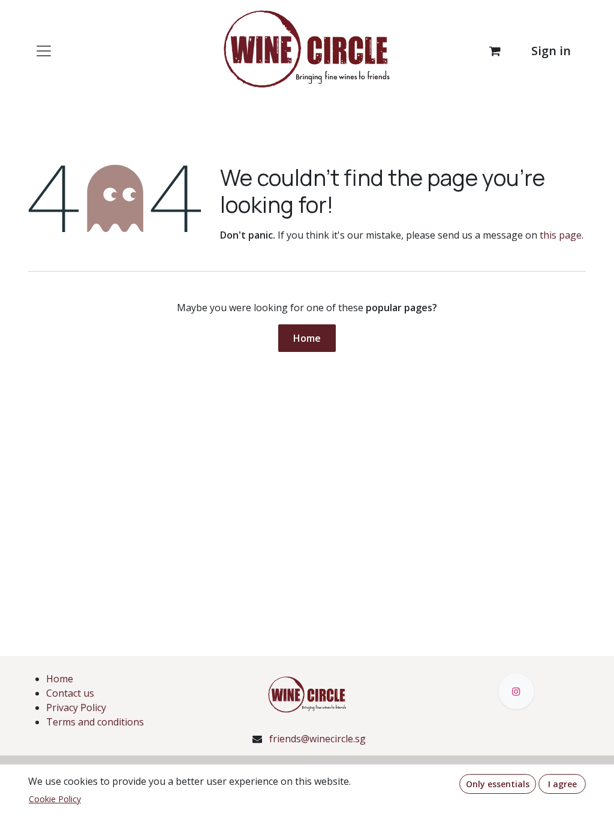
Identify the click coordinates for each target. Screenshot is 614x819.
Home (307, 338)
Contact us (70, 693)
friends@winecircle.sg (317, 738)
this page (561, 235)
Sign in (551, 51)
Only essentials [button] (497, 784)
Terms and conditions (95, 721)
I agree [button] (562, 784)
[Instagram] (516, 691)
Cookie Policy (55, 799)
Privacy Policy (76, 707)
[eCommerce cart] (494, 51)
